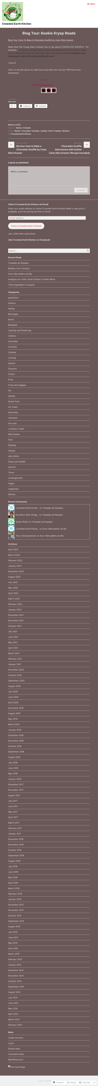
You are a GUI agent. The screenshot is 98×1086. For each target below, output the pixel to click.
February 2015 (15, 959)
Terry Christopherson (26, 535)
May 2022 (13, 587)
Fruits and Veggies (17, 385)
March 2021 (14, 653)
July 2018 (12, 762)
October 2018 (14, 746)
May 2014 (13, 1008)
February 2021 (15, 658)
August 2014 (14, 992)
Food (50, 131)
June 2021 (13, 637)
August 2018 (14, 757)
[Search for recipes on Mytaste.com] (16, 1067)
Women (11, 494)
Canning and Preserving (19, 330)
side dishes (13, 456)
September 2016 (16, 855)
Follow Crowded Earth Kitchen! (26, 226)
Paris (10, 439)
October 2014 (14, 981)
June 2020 (13, 697)
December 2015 (15, 904)
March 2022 (14, 598)
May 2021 (13, 642)
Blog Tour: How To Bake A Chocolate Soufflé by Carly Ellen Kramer (40, 40)
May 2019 (13, 719)
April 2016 (13, 883)
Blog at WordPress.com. (49, 1081)
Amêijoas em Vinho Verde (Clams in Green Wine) (31, 279)
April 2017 (13, 817)
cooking (12, 357)
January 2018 (14, 779)
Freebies (57, 131)
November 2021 (16, 620)
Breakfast (12, 325)
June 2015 (13, 937)
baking (11, 308)
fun (9, 390)
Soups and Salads (16, 461)
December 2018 (15, 735)
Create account (15, 1037)
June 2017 (13, 806)
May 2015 (13, 943)
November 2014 (16, 975)
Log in (11, 1043)
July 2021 (12, 631)
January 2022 (15, 609)
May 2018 (13, 773)
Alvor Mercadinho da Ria (20, 274)
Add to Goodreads (42, 85)
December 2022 (16, 571)
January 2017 (14, 833)
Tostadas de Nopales (18, 263)
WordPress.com (15, 1059)
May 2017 (12, 811)
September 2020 (16, 680)
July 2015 (12, 932)
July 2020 (13, 691)
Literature (12, 418)
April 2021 (13, 648)
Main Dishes (14, 434)
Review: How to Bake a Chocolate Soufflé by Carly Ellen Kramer (27, 149)
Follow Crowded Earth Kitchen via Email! (28, 204)
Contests (27, 128)
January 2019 (14, 730)
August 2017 (14, 795)
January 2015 (14, 964)
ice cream (13, 407)
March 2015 (14, 954)
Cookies (12, 352)
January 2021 (14, 664)
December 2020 (16, 669)
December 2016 (15, 839)
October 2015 (14, 915)
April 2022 (13, 593)
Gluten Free (13, 401)
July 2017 (12, 801)
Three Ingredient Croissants (21, 285)
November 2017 (15, 790)
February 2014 (15, 1025)
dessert (11, 363)
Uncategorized (15, 478)
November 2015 (16, 910)
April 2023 (13, 549)
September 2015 (16, 921)
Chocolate (25, 131)
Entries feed (14, 1048)
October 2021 (14, 626)
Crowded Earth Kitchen (16, 23)
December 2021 (15, 615)
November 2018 (16, 740)
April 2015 (13, 948)
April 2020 (13, 702)
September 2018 (16, 751)
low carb (12, 423)
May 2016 (13, 877)
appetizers (13, 297)
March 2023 (14, 555)
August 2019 (14, 713)
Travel (11, 472)
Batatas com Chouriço (19, 268)
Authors (12, 303)
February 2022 (15, 604)
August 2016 (14, 861)
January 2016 (14, 899)
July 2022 (13, 582)
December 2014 (15, 970)
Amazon (42, 80)
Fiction (11, 374)
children (12, 336)
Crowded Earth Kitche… (27, 508)
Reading (12, 445)
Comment (81, 190)
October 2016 (14, 850)
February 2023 (15, 560)
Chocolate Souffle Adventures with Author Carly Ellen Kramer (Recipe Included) (69, 149)
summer (12, 467)
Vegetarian (13, 489)
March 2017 (13, 822)
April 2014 (13, 1014)
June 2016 (13, 872)
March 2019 (14, 724)
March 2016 (14, 888)
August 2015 (14, 926)
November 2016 (16, 844)
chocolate (13, 341)
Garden (11, 396)
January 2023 (15, 566)
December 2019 (15, 708)
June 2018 (13, 768)
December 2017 (15, 784)
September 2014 (16, 986)
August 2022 (14, 577)
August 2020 (14, 686)
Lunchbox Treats (16, 428)
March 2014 (14, 1019)
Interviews (13, 412)
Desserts (12, 368)
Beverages (13, 314)
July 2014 (12, 997)
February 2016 (15, 893)
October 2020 (15, 675)
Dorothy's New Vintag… (27, 515)
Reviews (66, 131)
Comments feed (16, 1054)
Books (19, 128)
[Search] (88, 251)
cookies (43, 131)
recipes (11, 450)
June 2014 (13, 1003)
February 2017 (15, 828)
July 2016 (12, 866)
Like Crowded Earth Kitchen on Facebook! (29, 240)
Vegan (11, 483)
